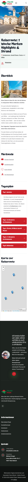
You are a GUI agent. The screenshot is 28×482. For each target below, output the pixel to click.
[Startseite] (7, 3)
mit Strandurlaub (9, 174)
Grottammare (6, 55)
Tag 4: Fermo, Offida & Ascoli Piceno (12, 229)
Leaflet (5, 310)
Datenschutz (4, 431)
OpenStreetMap (16, 310)
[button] (22, 288)
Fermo (21, 55)
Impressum (4, 428)
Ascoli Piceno (14, 55)
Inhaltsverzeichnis (6, 434)
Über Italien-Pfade (6, 422)
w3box (15, 479)
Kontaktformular (5, 425)
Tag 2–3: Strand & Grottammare (8, 221)
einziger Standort (9, 159)
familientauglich (8, 164)
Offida (3, 57)
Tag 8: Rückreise (8, 245)
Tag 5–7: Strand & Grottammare (9, 238)
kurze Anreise (8, 169)
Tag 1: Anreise (7, 192)
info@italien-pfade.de (12, 450)
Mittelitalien (8, 63)
